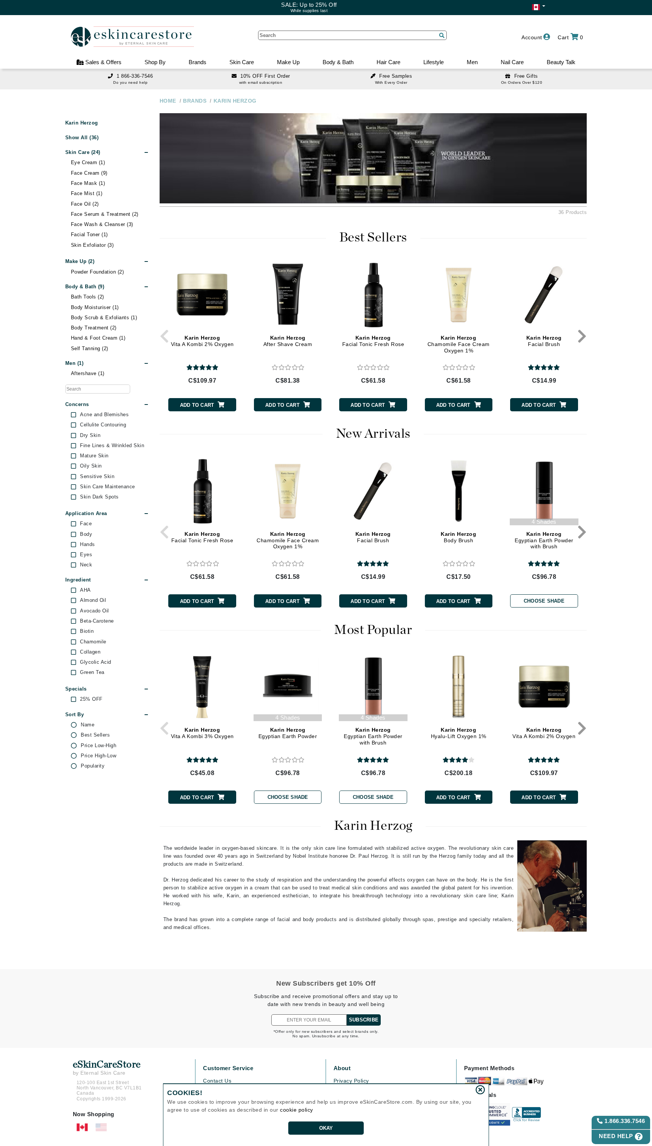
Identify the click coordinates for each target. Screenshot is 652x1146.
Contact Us (217, 1081)
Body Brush (458, 537)
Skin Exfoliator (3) (92, 245)
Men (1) (74, 363)
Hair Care (388, 62)
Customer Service (228, 1068)
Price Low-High (98, 745)
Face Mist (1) (87, 193)
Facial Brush (544, 341)
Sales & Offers (102, 62)
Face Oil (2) (85, 204)
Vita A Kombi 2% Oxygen (202, 341)
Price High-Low (98, 755)
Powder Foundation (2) (97, 272)
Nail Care (512, 62)
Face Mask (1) (88, 183)
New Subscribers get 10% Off (326, 983)
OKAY (326, 1128)
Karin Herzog (81, 123)
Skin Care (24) (82, 152)
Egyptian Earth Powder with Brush (544, 540)
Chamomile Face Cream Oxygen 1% (458, 344)
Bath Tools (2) (87, 297)
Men (472, 62)
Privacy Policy (351, 1081)
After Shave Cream (287, 341)
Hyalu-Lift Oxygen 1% (458, 733)
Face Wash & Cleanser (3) (102, 224)
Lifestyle (433, 62)
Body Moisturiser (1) (95, 307)
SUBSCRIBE (363, 1020)
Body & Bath (338, 62)
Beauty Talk (561, 62)
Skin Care (241, 62)
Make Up (288, 62)
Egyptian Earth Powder (287, 733)
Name (87, 725)
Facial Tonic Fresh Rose (373, 341)
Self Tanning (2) (89, 348)
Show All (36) (82, 137)
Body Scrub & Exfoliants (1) (104, 317)
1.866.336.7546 (624, 1121)
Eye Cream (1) (88, 162)
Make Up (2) (80, 261)
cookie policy (296, 1110)
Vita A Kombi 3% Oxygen (202, 733)
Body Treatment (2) (94, 328)
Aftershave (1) (88, 373)
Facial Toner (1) (89, 234)
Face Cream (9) (89, 173)
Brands (197, 62)
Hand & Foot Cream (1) (98, 338)
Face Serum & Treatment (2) (104, 214)
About (342, 1068)
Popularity (93, 766)
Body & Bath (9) (85, 286)
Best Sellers (95, 735)
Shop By (155, 62)
